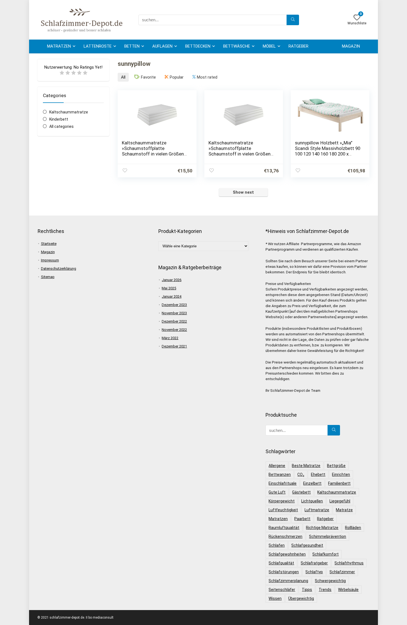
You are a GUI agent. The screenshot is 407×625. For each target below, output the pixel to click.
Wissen (275, 598)
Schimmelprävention (327, 536)
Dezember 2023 (174, 305)
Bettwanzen (280, 474)
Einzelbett (312, 483)
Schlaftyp (314, 572)
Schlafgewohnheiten (287, 554)
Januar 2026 (171, 280)
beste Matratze (306, 465)
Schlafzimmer (342, 572)
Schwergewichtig (330, 581)
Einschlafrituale (283, 483)
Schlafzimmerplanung (288, 581)
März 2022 (170, 338)
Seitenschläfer (282, 589)
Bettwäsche (236, 46)
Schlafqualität (281, 563)
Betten (132, 46)
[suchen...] (293, 20)
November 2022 (174, 330)
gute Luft (277, 492)
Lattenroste (98, 46)
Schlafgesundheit (307, 545)
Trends (325, 589)
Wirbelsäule (348, 589)
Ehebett (318, 474)
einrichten (341, 474)
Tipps (307, 589)
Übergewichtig (301, 598)
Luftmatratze (317, 510)
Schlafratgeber (314, 563)
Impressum (50, 260)
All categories (61, 126)
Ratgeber (298, 46)
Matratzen (59, 46)
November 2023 (174, 313)
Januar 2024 (171, 296)
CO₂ (300, 474)
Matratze (344, 510)
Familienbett (339, 483)
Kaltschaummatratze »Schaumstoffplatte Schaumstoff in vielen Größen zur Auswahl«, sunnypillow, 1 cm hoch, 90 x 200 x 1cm (241, 154)
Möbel (269, 46)
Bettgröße (336, 465)
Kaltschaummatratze (68, 112)
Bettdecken (197, 46)
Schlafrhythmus (349, 563)
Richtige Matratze (322, 527)
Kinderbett (58, 119)
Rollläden (353, 527)
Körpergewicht (282, 501)
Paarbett (302, 519)
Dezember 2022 (174, 321)
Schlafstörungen (284, 572)
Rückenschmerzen (285, 536)
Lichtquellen (312, 501)
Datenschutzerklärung (58, 268)
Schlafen (277, 545)
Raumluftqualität (284, 527)
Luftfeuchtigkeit (283, 510)
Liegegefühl (339, 501)
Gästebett (301, 492)
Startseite (48, 244)
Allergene (277, 465)
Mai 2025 (169, 288)
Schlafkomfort (325, 554)
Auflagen (162, 46)
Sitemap (48, 277)
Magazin (351, 46)
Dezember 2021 (174, 346)
